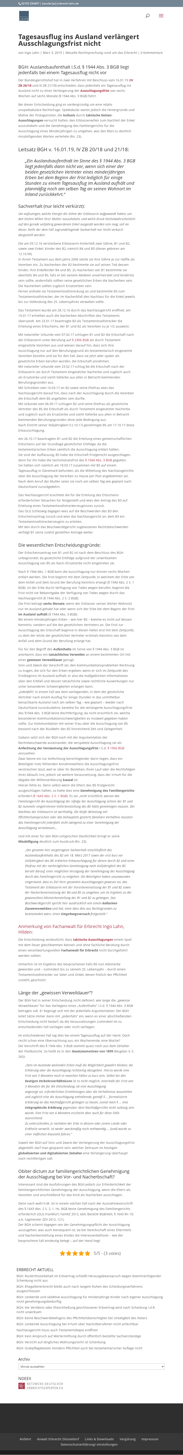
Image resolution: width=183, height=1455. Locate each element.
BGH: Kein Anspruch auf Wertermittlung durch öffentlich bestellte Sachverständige (79, 1336)
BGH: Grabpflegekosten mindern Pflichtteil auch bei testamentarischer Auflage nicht (79, 1348)
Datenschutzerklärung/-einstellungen (89, 1444)
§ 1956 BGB (116, 748)
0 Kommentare (152, 52)
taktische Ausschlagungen (93, 939)
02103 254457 (30, 3)
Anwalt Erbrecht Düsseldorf (58, 1439)
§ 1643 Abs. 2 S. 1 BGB (50, 796)
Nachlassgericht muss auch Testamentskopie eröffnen (57, 1330)
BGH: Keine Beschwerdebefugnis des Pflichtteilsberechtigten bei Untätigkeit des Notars (82, 1318)
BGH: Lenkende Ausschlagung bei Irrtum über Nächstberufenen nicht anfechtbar (77, 1324)
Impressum (149, 1439)
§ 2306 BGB (80, 340)
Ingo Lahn (32, 52)
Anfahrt (25, 1439)
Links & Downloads (99, 1439)
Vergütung (128, 1439)
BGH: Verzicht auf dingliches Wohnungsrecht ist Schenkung (61, 1342)
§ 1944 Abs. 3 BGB (98, 460)
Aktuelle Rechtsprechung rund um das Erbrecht (101, 52)
